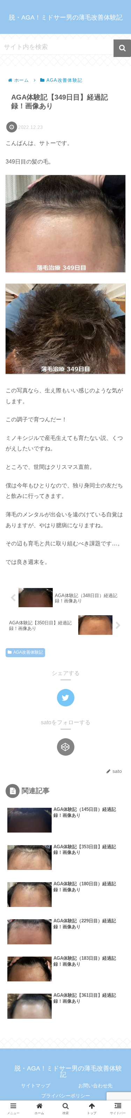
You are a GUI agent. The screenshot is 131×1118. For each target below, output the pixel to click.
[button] (122, 48)
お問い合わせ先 (95, 1085)
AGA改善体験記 (28, 652)
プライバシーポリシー (65, 1095)
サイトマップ (35, 1085)
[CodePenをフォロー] (65, 747)
